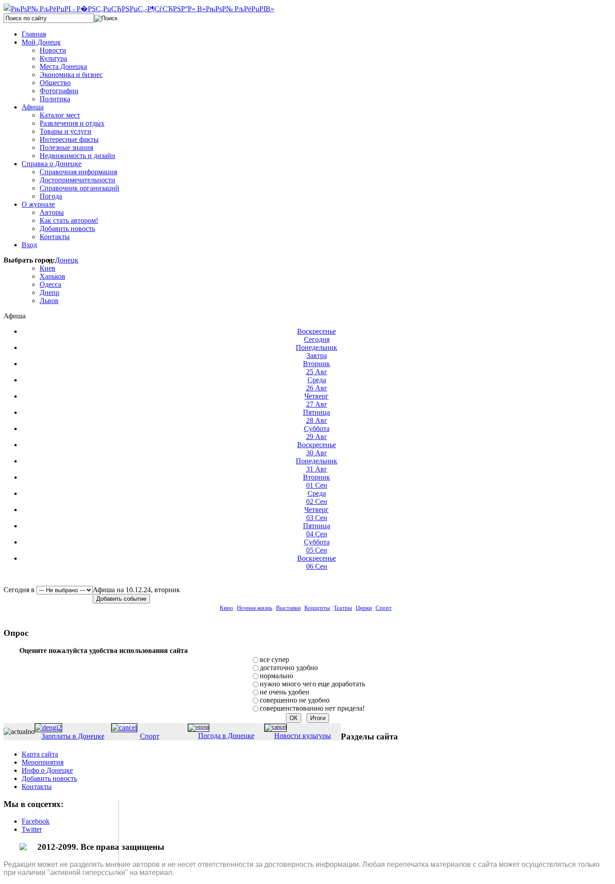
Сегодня (316, 335)
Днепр (49, 292)
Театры (343, 607)
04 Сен (316, 530)
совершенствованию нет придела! (312, 708)
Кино (226, 607)
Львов (49, 300)
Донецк (66, 260)
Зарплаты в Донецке (72, 736)
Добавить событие (121, 598)
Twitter (32, 829)
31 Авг (316, 465)
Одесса (50, 284)
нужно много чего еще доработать (312, 684)
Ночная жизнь (254, 607)
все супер (274, 659)
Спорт (383, 607)
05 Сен (317, 546)
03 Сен (316, 513)
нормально (276, 676)
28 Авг (316, 416)
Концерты (317, 607)
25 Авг (316, 368)
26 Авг (316, 384)
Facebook (36, 821)
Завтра (316, 351)
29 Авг (317, 432)
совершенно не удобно (295, 700)
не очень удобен (284, 692)
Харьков (52, 276)
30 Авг (316, 449)
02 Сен (316, 497)
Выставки (288, 607)
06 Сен (316, 562)
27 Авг (316, 400)
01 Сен (316, 481)
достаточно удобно (289, 667)
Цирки (364, 607)
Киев (47, 268)
